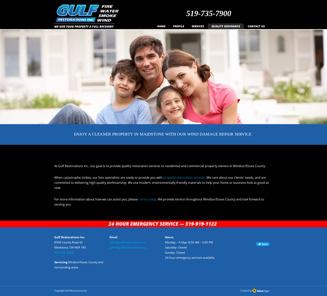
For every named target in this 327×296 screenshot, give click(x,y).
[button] (198, 26)
